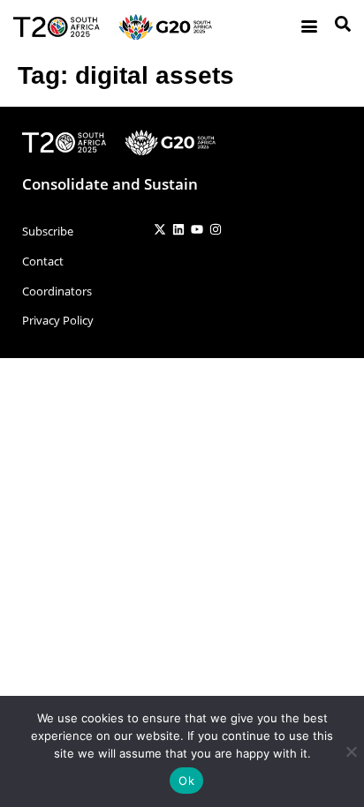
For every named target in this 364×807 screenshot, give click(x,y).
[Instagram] (215, 229)
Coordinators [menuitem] (57, 291)
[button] (309, 27)
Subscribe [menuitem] (47, 231)
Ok (186, 780)
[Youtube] (197, 229)
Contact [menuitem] (43, 261)
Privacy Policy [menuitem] (58, 320)
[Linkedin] (178, 229)
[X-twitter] (160, 229)
